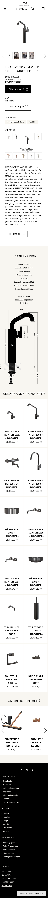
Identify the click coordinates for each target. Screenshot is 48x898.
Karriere (6, 831)
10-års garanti (8, 853)
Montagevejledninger (11, 857)
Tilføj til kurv (15, 89)
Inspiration (7, 792)
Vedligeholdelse (9, 850)
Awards (6, 824)
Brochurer (7, 785)
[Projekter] (38, 8)
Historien (6, 817)
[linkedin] (33, 770)
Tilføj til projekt (16, 106)
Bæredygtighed (9, 843)
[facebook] (15, 770)
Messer (6, 799)
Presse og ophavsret (11, 802)
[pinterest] (27, 770)
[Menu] (5, 10)
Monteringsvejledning (15, 122)
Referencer (7, 828)
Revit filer (32, 122)
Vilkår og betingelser (11, 795)
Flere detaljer (14, 234)
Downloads (7, 781)
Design (5, 821)
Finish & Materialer (10, 846)
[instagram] (21, 770)
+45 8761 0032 (8, 882)
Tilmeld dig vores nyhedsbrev (31, 893)
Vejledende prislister (11, 788)
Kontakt (6, 814)
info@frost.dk (7, 886)
